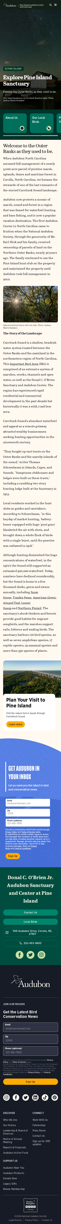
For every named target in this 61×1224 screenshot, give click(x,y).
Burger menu (55, 4)
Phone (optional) (14, 820)
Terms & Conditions (23, 848)
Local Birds (30, 921)
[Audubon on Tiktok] (45, 1097)
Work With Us (40, 1119)
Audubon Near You (13, 1167)
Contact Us (30, 912)
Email (9, 800)
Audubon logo (9, 5)
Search (50, 5)
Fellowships (39, 1125)
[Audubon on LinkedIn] (35, 1097)
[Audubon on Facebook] (16, 1097)
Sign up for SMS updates (41, 1143)
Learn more (15, 724)
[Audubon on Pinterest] (54, 1097)
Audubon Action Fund (15, 1152)
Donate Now (10, 1178)
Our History (9, 1125)
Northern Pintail (29, 608)
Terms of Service (28, 832)
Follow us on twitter (30, 955)
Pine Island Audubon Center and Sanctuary (31, 6)
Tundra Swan (22, 597)
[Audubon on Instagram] (6, 1097)
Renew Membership (14, 1189)
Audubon (30, 981)
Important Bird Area (24, 364)
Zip (8, 810)
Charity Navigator (30, 1203)
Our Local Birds (38, 120)
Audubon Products (13, 1173)
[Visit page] (32, 679)
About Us (11, 117)
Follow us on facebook (19, 955)
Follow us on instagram (41, 955)
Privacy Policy (11, 832)
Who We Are (10, 1119)
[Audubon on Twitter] (25, 1097)
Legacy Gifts (10, 1183)
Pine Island (14, 69)
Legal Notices (15, 1220)
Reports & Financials (14, 1147)
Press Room (39, 1130)
